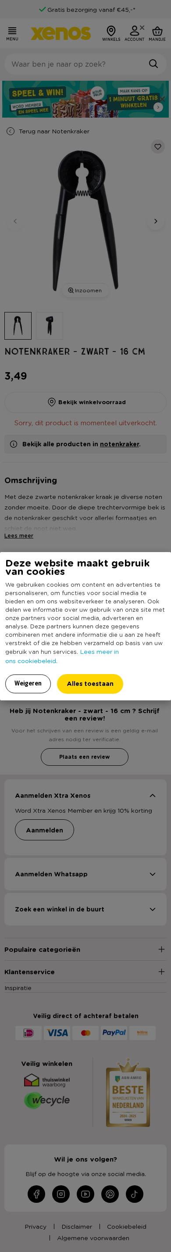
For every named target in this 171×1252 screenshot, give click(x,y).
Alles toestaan (90, 683)
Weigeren (28, 683)
